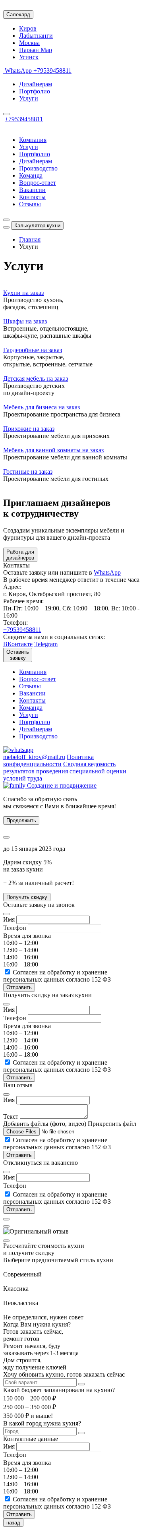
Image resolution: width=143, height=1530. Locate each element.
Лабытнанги (36, 35)
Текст (10, 1116)
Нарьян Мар (35, 49)
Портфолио (34, 91)
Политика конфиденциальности (48, 760)
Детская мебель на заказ (35, 378)
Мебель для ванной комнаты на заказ (53, 450)
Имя (9, 919)
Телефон (14, 927)
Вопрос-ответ (37, 182)
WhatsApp (18, 70)
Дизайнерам (35, 84)
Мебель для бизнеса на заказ (41, 407)
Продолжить (21, 820)
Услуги (28, 98)
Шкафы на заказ (25, 321)
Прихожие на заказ (28, 428)
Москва (29, 42)
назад (13, 1523)
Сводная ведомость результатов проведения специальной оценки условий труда (64, 771)
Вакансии (32, 189)
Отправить (19, 1155)
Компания (32, 139)
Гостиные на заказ (27, 471)
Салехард (18, 14)
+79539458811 (52, 70)
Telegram (46, 644)
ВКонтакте (18, 644)
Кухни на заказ (23, 292)
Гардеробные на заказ (32, 350)
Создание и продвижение (61, 785)
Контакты (32, 197)
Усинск (29, 57)
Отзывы (30, 204)
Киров (28, 28)
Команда (31, 175)
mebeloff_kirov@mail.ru (34, 756)
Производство (38, 168)
